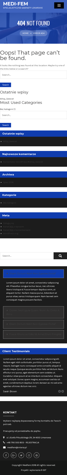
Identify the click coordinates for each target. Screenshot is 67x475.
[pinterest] (36, 455)
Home (25, 33)
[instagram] (29, 455)
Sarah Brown (10, 391)
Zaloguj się (8, 223)
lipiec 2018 (8, 182)
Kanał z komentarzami (16, 230)
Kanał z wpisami (13, 226)
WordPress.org (10, 233)
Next (63, 395)
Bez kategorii (6, 109)
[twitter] (21, 455)
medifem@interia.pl (17, 447)
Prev (60, 395)
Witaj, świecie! (7, 98)
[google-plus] (14, 455)
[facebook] (6, 455)
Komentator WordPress (15, 162)
